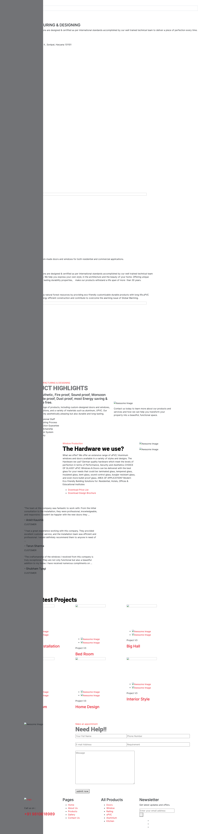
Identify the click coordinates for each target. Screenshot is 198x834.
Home (71, 804)
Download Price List (78, 489)
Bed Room (84, 654)
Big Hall (133, 646)
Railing (109, 811)
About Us (73, 808)
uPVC (109, 814)
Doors (109, 804)
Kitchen (110, 821)
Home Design (87, 706)
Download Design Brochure (82, 493)
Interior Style (138, 699)
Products (72, 811)
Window (110, 808)
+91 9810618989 (39, 814)
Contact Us (74, 817)
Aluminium (111, 817)
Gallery (71, 814)
